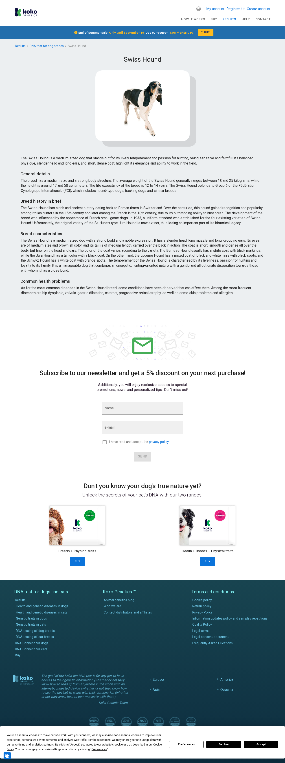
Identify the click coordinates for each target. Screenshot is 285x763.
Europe (158, 679)
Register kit (235, 9)
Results (229, 19)
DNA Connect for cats (31, 649)
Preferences (186, 744)
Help (246, 19)
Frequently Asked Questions (212, 643)
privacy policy (159, 442)
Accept (261, 744)
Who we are (112, 606)
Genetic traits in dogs (31, 618)
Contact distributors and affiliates (128, 612)
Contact (263, 19)
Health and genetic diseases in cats (41, 612)
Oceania (226, 689)
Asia (156, 689)
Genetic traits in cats (31, 624)
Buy (214, 19)
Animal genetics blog (119, 600)
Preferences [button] (99, 749)
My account (215, 9)
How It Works (193, 19)
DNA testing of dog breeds (35, 631)
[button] (198, 8)
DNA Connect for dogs (31, 643)
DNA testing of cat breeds (35, 637)
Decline (224, 744)
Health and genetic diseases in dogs (42, 606)
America (226, 679)
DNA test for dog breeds (47, 46)
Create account (258, 9)
